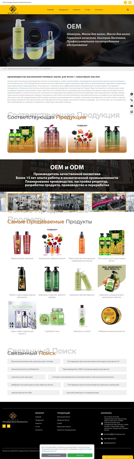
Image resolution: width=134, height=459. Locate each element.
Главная (4, 68)
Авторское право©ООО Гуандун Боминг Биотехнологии (21, 451)
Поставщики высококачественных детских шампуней (93, 385)
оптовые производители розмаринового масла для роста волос (83, 377)
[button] (123, 138)
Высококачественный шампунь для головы (32, 361)
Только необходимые (54, 455)
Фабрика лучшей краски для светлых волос (32, 385)
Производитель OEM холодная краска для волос (86, 369)
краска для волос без (21, 393)
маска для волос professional (25, 369)
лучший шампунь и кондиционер (82, 393)
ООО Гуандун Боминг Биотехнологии (16, 2)
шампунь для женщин (22, 377)
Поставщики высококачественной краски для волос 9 (93, 361)
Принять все (80, 455)
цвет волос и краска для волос (67, 83)
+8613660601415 (109, 443)
